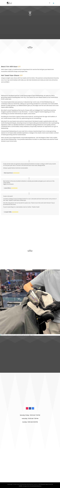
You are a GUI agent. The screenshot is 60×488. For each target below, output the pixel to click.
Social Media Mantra (35, 486)
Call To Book (23, 32)
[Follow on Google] (33, 408)
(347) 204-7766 (27, 404)
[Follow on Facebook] (30, 408)
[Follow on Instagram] (27, 408)
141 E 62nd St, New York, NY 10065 (30, 395)
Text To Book (37, 32)
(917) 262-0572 (27, 401)
